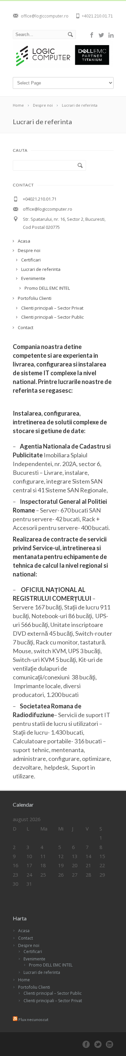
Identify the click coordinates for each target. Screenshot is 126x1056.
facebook (92, 35)
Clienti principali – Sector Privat (53, 1001)
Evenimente (34, 959)
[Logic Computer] (63, 67)
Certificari (33, 951)
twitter (101, 35)
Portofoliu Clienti (34, 987)
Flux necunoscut (33, 1019)
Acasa (24, 931)
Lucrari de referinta (42, 972)
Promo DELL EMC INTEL (51, 965)
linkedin (111, 35)
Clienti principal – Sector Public (53, 993)
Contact (25, 938)
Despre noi (28, 945)
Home (24, 980)
